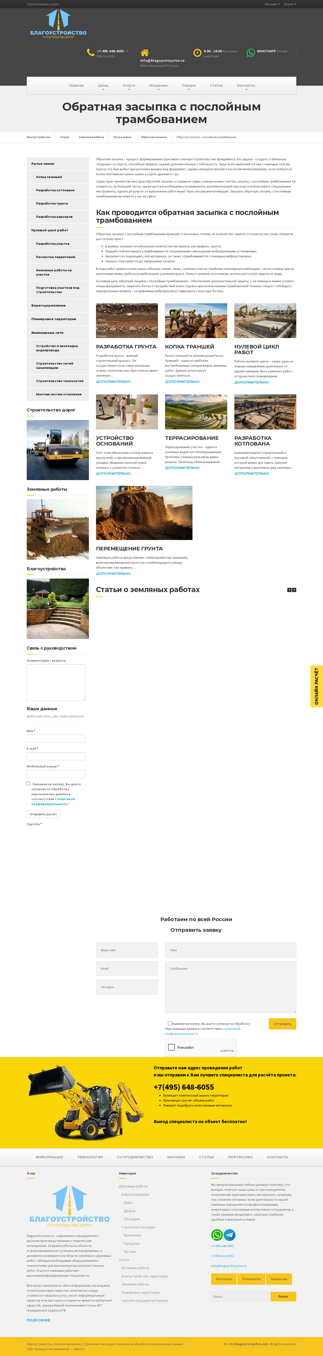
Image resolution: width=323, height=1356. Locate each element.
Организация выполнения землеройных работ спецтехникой (214, 900)
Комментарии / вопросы (46, 660)
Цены (103, 85)
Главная (76, 85)
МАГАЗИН (176, 1157)
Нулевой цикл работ (256, 349)
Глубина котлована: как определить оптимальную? (134, 699)
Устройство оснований (115, 441)
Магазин (271, 4)
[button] (294, 590)
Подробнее (38, 1320)
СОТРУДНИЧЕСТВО (135, 1157)
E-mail (32, 748)
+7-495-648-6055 (222, 1246)
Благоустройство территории (144, 1276)
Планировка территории (53, 319)
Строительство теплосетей (59, 381)
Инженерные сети (47, 333)
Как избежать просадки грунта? (214, 796)
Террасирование (191, 438)
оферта (79, 1349)
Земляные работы (135, 1284)
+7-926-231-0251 (222, 1256)
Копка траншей (189, 346)
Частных (130, 1251)
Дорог (128, 1202)
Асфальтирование (135, 1194)
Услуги (288, 4)
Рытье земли (42, 163)
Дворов (129, 1211)
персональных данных (167, 1344)
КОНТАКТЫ (277, 1157)
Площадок (132, 1219)
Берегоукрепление (48, 305)
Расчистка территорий (55, 257)
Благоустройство (39, 1344)
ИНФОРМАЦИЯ (49, 1157)
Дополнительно (113, 381)
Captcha (34, 824)
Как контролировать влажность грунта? (214, 697)
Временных (132, 1235)
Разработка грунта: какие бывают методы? (134, 798)
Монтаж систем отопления (59, 394)
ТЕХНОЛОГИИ (90, 1157)
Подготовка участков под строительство (57, 290)
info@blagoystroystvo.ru (229, 1266)
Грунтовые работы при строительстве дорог (214, 847)
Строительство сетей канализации (54, 366)
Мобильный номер (43, 766)
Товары (189, 85)
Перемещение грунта (129, 548)
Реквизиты (251, 1279)
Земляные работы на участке (54, 272)
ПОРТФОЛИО (240, 1157)
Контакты (246, 85)
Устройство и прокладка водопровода (57, 348)
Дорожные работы (133, 1186)
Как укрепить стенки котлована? (134, 898)
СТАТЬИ (206, 1157)
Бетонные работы (135, 1268)
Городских (132, 1243)
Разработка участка (53, 243)
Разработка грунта (126, 346)
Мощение (158, 85)
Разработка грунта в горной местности (134, 648)
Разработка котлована (253, 441)
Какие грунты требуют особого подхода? (214, 747)
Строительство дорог (138, 1227)
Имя (31, 731)
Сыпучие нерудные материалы (144, 1300)
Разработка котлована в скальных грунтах (214, 648)
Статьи (216, 85)
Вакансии (279, 1279)
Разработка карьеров (54, 217)
